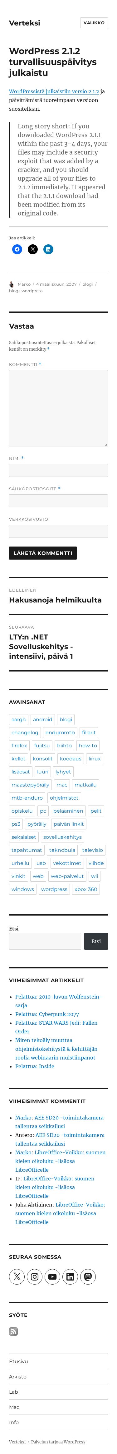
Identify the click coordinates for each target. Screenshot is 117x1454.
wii (94, 876)
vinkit (19, 876)
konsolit (43, 759)
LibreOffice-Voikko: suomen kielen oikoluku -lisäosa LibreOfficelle (60, 1161)
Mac (14, 1407)
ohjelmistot (64, 798)
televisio (92, 850)
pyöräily (36, 824)
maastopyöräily (30, 785)
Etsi (14, 928)
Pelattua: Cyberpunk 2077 (47, 1014)
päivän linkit (69, 824)
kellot (19, 759)
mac (61, 785)
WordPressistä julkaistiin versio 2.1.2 (54, 91)
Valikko (94, 22)
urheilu (20, 863)
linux (95, 759)
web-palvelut (67, 876)
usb (41, 863)
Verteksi (24, 23)
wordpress (32, 290)
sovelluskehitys (62, 837)
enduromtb (60, 733)
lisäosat (21, 772)
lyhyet (63, 772)
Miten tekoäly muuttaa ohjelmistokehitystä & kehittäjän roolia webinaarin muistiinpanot (56, 1049)
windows (23, 889)
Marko (24, 284)
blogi (87, 284)
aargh (19, 719)
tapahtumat (27, 850)
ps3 (16, 824)
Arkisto (18, 1377)
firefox (19, 746)
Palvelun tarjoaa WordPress (58, 1442)
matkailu (86, 785)
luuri (42, 772)
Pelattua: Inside (34, 1066)
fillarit (89, 733)
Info (14, 1422)
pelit (96, 811)
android (42, 719)
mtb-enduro (27, 798)
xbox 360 (86, 889)
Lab (13, 1392)
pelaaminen (68, 811)
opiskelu (22, 811)
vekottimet (67, 863)
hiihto (64, 746)
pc (43, 811)
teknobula (62, 850)
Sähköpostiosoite (35, 489)
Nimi (16, 458)
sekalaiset (24, 837)
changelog (25, 733)
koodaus (70, 759)
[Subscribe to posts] (13, 1331)
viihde (96, 863)
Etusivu (18, 1361)
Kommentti (25, 364)
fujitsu (42, 746)
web (38, 876)
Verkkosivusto (28, 519)
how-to (88, 746)
